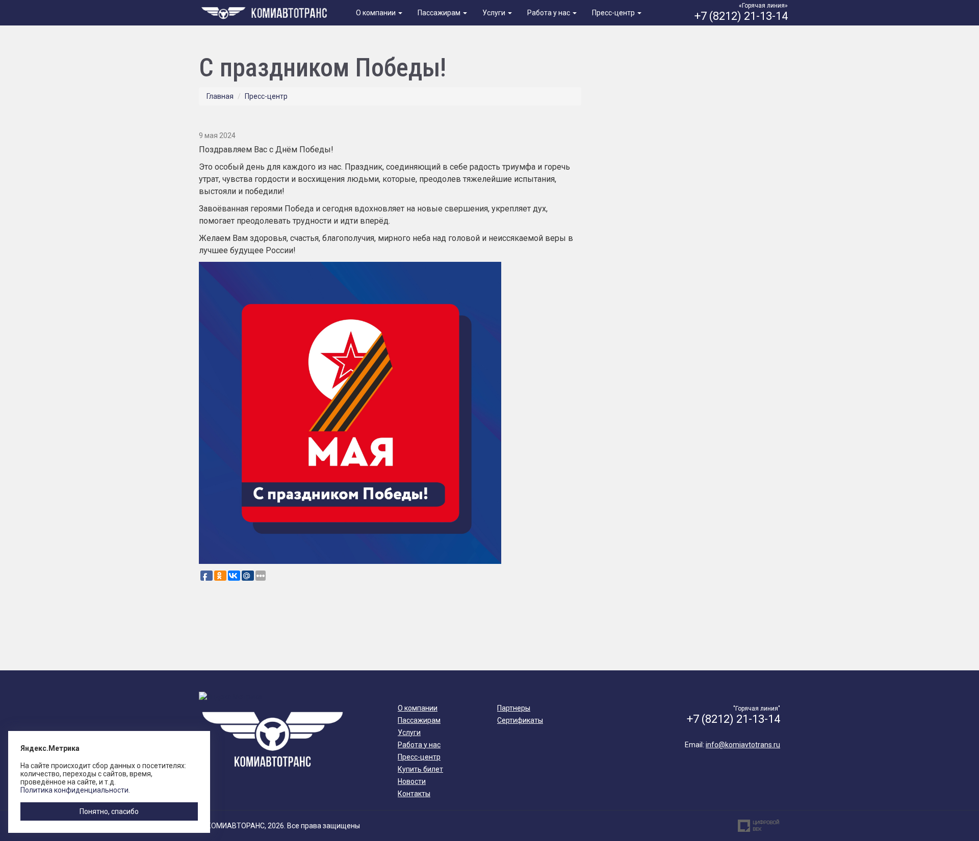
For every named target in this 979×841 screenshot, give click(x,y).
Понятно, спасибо (109, 811)
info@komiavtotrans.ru (743, 745)
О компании (376, 13)
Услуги (494, 13)
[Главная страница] (266, 12)
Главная (220, 96)
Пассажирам (440, 13)
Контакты (414, 794)
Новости (412, 781)
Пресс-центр (614, 13)
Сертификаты (520, 720)
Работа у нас (549, 13)
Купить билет (420, 769)
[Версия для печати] (578, 118)
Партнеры (513, 708)
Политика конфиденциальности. (75, 790)
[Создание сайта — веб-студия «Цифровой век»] (759, 826)
